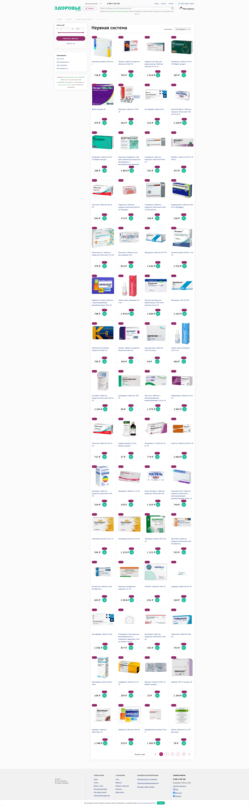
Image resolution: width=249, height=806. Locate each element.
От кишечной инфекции (121, 11)
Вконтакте (178, 793)
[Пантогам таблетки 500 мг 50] (103, 190)
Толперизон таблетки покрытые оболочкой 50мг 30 (155, 159)
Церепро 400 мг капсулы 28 (181, 682)
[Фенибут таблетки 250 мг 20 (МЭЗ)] (182, 142)
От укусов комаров (147, 11)
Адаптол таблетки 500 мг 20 (182, 443)
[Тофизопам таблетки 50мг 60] (182, 619)
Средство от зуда (65, 85)
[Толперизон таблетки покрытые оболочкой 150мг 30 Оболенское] (156, 190)
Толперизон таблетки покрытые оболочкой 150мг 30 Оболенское (155, 207)
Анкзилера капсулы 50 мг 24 (102, 539)
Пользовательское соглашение (147, 779)
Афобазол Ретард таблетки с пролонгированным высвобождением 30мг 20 (102, 302)
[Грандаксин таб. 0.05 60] (182, 285)
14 (184, 754)
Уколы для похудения (135, 11)
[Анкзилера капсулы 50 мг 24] (103, 524)
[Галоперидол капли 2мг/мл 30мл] (103, 667)
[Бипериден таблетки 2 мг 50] (129, 476)
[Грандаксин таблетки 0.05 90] (156, 238)
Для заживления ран (70, 77)
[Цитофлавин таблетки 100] (103, 619)
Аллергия (102, 11)
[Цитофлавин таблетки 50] (156, 94)
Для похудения (62, 65)
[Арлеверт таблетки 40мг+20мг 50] (103, 715)
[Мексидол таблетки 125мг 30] (129, 94)
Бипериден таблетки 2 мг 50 (129, 491)
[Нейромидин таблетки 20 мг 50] (182, 381)
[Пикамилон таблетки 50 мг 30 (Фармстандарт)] (182, 47)
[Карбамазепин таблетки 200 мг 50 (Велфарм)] (182, 190)
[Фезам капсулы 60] (103, 94)
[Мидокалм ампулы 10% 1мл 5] (103, 47)
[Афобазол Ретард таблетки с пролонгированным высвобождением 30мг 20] (103, 285)
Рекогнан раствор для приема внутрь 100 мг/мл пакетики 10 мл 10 (154, 302)
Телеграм (178, 796)
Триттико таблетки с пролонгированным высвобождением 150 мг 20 (155, 398)
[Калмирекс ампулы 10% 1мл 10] (156, 524)
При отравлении (110, 11)
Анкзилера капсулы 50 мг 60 (129, 539)
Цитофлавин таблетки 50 (154, 109)
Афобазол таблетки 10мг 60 (129, 729)
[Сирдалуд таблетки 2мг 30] (182, 572)
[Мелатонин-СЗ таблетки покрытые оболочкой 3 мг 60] (103, 238)
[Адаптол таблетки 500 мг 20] (182, 428)
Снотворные (156, 11)
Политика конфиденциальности (148, 783)
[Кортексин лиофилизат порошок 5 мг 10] (129, 572)
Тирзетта (136, 14)
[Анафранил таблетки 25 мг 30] (129, 667)
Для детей (60, 59)
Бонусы (163, 3)
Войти (192, 3)
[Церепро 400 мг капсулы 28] (182, 667)
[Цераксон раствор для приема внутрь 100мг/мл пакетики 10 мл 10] (156, 47)
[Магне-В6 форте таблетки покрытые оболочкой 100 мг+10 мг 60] (182, 94)
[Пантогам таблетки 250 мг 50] (103, 428)
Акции (157, 3)
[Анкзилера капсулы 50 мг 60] (129, 524)
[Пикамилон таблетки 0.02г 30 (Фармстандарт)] (103, 142)
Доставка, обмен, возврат (146, 787)
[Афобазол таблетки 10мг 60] (129, 715)
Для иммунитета (62, 68)
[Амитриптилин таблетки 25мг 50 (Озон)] (156, 333)
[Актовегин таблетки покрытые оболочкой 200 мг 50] (103, 381)
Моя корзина (188, 8)
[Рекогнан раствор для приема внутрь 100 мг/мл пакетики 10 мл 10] (156, 285)
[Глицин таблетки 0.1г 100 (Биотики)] (182, 715)
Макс (176, 789)
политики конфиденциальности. (146, 803)
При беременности (63, 62)
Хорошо (160, 803)
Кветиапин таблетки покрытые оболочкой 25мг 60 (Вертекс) (181, 541)
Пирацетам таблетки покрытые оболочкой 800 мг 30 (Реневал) (129, 207)
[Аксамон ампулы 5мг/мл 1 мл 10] (182, 238)
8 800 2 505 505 (113, 3)
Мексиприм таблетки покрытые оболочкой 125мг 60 (155, 636)
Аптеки (171, 3)
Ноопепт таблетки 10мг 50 (155, 586)
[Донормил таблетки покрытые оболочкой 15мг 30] (103, 476)
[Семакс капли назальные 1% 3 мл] (129, 285)
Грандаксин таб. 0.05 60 (180, 300)
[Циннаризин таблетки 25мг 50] (129, 381)
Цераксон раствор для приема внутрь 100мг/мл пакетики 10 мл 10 (154, 64)
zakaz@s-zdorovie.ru (179, 786)
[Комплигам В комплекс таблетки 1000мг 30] (103, 333)
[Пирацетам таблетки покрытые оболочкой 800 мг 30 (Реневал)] (129, 190)
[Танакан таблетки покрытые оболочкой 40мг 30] (129, 47)
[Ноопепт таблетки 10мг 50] (156, 572)
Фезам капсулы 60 (99, 109)
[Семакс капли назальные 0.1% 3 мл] (182, 333)
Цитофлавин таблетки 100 (102, 634)
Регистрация (185, 3)
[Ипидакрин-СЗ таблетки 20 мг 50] (156, 428)
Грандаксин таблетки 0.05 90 (156, 252)
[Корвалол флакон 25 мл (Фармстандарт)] (129, 428)
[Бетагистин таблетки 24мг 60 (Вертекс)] (103, 572)
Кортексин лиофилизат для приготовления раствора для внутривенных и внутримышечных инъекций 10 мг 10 (129, 162)
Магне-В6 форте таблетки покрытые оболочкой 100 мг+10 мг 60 (181, 111)
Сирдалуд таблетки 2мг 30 (181, 586)
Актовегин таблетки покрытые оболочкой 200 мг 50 (103, 398)
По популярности (181, 29)
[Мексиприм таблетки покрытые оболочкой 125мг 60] (156, 619)
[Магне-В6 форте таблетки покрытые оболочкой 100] (156, 476)
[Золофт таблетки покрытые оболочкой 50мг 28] (129, 333)
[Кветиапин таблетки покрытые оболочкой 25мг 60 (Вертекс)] (182, 524)
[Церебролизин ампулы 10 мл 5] (156, 715)
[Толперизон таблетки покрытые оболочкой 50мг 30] (156, 142)
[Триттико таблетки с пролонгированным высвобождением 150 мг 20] (156, 381)
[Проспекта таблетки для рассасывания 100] (129, 238)
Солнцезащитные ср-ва (167, 11)
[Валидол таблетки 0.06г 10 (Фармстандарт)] (156, 667)
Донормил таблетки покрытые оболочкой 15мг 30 (102, 493)
